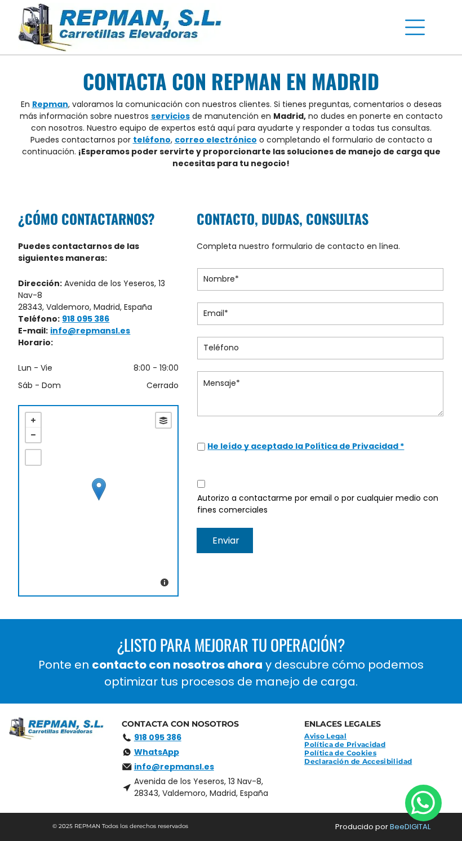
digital (417, 826)
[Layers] (163, 420)
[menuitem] (329, 736)
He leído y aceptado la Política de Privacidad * (305, 446)
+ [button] (33, 420)
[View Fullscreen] (33, 457)
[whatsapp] (423, 804)
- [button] (33, 435)
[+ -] (98, 500)
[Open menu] (415, 27)
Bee (397, 826)
